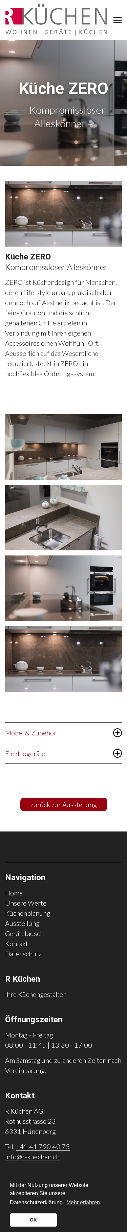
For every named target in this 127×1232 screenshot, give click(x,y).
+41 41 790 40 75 (43, 1146)
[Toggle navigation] (117, 20)
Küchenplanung (27, 913)
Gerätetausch (24, 933)
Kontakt (16, 943)
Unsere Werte (25, 903)
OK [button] (33, 1220)
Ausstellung (22, 923)
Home (14, 893)
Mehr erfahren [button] (83, 1202)
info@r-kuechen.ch (32, 1157)
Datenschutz (23, 954)
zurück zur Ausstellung (63, 804)
